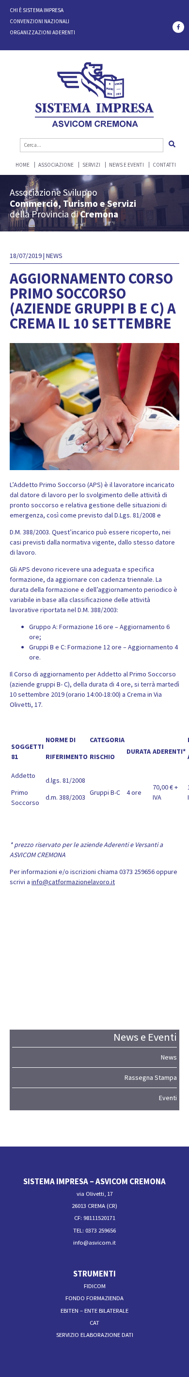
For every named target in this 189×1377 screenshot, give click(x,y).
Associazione (56, 165)
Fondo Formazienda (94, 1298)
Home (23, 165)
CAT (94, 1322)
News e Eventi (126, 165)
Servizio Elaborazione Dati (94, 1334)
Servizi (91, 165)
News (169, 1057)
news (54, 255)
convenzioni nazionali (39, 21)
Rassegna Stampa (151, 1077)
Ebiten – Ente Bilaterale (94, 1310)
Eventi (168, 1097)
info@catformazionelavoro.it (73, 881)
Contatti (164, 165)
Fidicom (95, 1286)
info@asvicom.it (94, 1242)
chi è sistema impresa (36, 10)
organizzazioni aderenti (42, 32)
